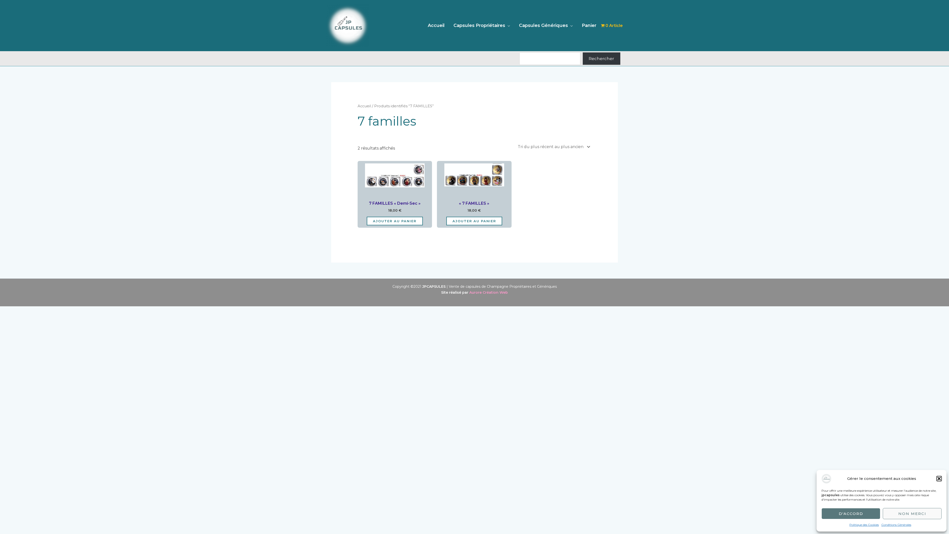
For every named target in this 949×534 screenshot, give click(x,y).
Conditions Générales (896, 525)
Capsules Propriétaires (479, 25)
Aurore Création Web (488, 292)
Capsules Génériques (543, 25)
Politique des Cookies (864, 525)
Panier (589, 25)
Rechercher (601, 58)
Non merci (912, 513)
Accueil (436, 25)
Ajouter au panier (394, 221)
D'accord (851, 513)
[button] (939, 478)
